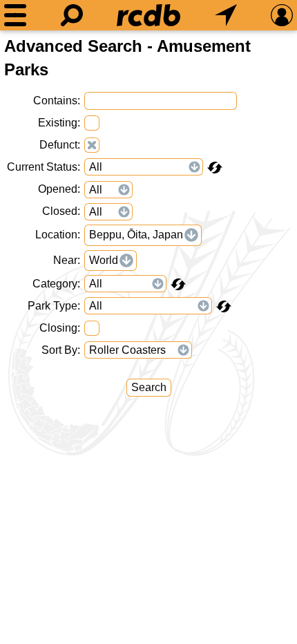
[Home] (148, 15)
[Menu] (15, 15)
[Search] (72, 15)
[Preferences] (282, 15)
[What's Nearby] (226, 15)
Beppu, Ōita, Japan (136, 234)
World (103, 260)
